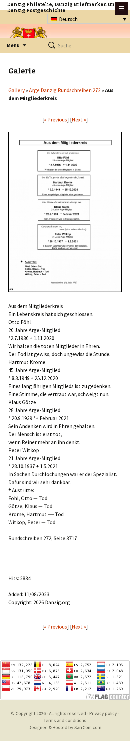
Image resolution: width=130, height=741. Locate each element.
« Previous (55, 119)
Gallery (16, 90)
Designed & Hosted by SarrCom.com (65, 727)
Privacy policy (103, 713)
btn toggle (121, 8)
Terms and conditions (65, 720)
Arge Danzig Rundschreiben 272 (65, 90)
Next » (79, 119)
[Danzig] (29, 37)
